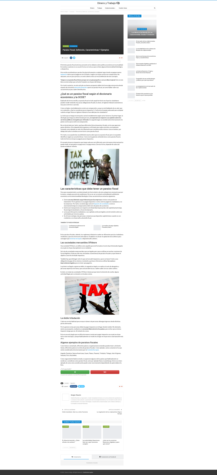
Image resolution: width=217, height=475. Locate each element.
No (105, 372)
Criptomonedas (110, 8)
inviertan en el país (75, 238)
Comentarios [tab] (77, 457)
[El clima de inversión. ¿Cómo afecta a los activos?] (71, 432)
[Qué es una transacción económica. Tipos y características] (131, 58)
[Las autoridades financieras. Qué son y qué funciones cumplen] (92, 432)
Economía (65, 46)
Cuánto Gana (123, 8)
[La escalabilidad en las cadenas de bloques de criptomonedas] (131, 50)
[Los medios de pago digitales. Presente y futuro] (97, 227)
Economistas (73, 46)
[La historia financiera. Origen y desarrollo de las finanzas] (131, 73)
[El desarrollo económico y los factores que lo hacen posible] (131, 95)
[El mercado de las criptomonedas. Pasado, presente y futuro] (131, 43)
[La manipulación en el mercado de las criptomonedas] (131, 88)
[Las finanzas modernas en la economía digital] (64, 227)
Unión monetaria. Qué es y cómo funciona (75, 412)
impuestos (64, 74)
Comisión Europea (93, 350)
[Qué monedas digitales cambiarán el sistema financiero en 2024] (131, 65)
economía (67, 383)
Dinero (92, 8)
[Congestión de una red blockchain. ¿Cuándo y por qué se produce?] (131, 80)
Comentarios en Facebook (108, 457)
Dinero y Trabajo (106, 3)
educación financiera (80, 87)
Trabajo (99, 8)
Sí (75, 372)
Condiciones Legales (88, 472)
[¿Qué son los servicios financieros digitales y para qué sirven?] (112, 432)
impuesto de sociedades (101, 204)
